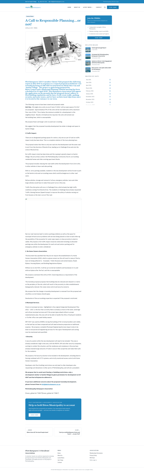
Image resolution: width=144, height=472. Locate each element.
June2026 (98, 82)
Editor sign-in (93, 460)
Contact (99, 7)
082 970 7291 (43, 1)
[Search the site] (104, 7)
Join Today (113, 7)
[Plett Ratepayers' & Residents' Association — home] (33, 7)
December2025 (98, 96)
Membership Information (96, 453)
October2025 (98, 102)
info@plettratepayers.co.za (51, 384)
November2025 (98, 99)
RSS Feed (92, 458)
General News (30, 16)
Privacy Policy (93, 455)
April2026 (98, 85)
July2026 (98, 79)
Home (69, 7)
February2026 (98, 91)
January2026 (98, 94)
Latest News (87, 7)
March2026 (98, 88)
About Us (77, 7)
